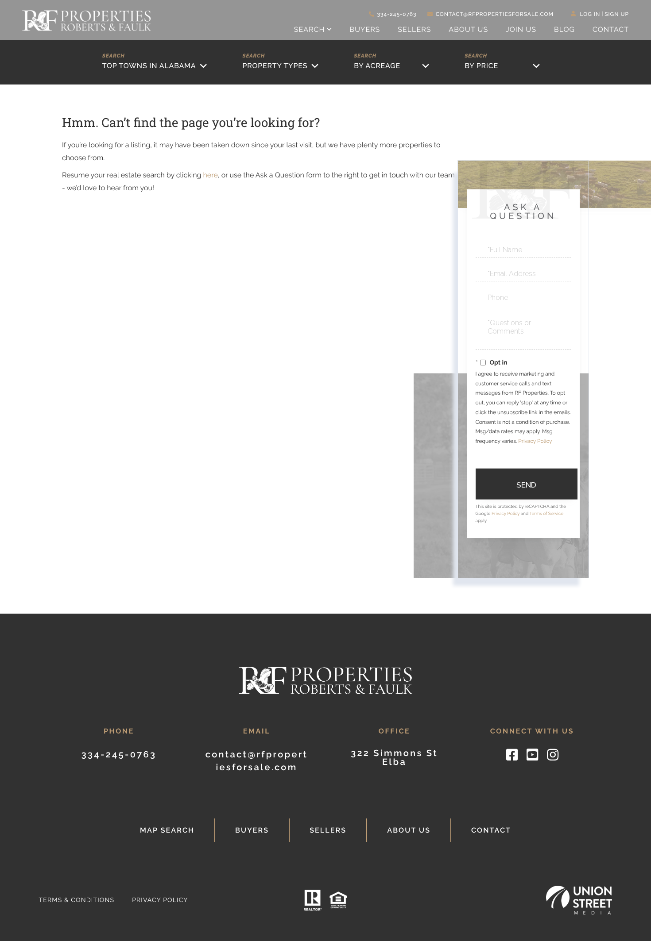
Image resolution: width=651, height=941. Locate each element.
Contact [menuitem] (611, 29)
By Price (481, 65)
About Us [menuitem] (468, 29)
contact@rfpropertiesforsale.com (495, 14)
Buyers (252, 830)
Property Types (274, 65)
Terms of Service (546, 513)
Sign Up (616, 14)
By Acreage (377, 65)
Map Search (167, 830)
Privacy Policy (534, 441)
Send (526, 484)
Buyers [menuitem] (364, 29)
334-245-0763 (397, 14)
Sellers (328, 830)
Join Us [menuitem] (521, 29)
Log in (590, 14)
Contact (491, 830)
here (210, 175)
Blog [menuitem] (564, 29)
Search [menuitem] (309, 29)
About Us (408, 830)
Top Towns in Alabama (149, 65)
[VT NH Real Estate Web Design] (579, 900)
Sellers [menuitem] (414, 29)
